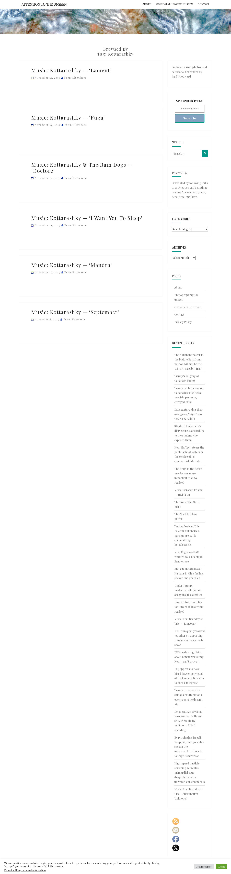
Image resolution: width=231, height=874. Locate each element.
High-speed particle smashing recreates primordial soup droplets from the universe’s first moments (189, 773)
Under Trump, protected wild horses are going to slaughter (188, 590)
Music (147, 4)
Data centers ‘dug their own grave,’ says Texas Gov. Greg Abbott (188, 414)
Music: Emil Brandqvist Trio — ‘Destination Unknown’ (188, 793)
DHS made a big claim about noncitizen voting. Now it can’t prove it (189, 657)
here (202, 192)
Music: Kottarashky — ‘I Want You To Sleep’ (87, 218)
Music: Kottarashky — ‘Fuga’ (68, 117)
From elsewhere (75, 77)
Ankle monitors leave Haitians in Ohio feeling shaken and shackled (188, 573)
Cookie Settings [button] (204, 866)
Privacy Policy (183, 322)
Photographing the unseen (174, 4)
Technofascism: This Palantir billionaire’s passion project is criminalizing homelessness (186, 536)
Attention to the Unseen (44, 4)
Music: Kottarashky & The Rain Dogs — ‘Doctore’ (81, 167)
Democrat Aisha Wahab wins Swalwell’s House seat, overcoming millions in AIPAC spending (188, 721)
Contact (203, 4)
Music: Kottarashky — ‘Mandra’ (71, 265)
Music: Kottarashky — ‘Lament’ (71, 70)
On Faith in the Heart (187, 307)
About (178, 287)
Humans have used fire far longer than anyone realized (188, 606)
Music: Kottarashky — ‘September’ (75, 312)
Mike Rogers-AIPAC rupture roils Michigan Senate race (188, 556)
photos (196, 67)
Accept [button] (221, 866)
